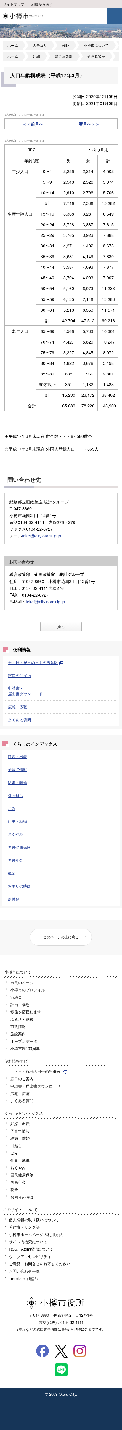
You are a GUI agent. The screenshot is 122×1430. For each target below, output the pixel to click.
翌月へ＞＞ (89, 124)
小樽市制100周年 (25, 1048)
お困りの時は (19, 886)
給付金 (13, 899)
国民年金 (15, 860)
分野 (65, 45)
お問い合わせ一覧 (24, 1271)
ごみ (11, 808)
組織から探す (42, 4)
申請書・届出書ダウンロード (25, 691)
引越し (16, 1145)
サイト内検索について (28, 1242)
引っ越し (15, 795)
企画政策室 (96, 56)
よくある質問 (19, 720)
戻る (61, 627)
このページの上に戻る (61, 937)
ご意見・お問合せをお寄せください (39, 1264)
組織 (36, 56)
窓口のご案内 (19, 675)
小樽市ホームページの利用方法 (36, 1234)
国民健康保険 (19, 847)
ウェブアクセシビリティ (30, 1256)
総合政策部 (64, 56)
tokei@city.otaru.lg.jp (41, 535)
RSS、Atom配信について (31, 1249)
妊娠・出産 (17, 756)
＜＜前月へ (33, 124)
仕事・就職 (17, 821)
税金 (11, 873)
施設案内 (18, 1034)
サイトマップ (13, 4)
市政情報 (18, 1026)
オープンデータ (23, 1041)
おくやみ (15, 834)
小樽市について (96, 45)
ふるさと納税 (21, 1019)
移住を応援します (25, 1012)
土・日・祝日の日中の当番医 (33, 662)
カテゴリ (40, 45)
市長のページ (21, 982)
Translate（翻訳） (24, 1278)
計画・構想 (20, 1004)
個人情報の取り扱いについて (34, 1219)
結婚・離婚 (17, 782)
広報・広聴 (17, 707)
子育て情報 (17, 769)
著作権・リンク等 (24, 1227)
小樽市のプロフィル (27, 989)
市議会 (16, 997)
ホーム (12, 45)
